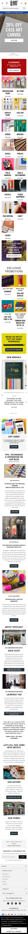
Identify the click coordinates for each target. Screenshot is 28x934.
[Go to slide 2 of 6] (12, 413)
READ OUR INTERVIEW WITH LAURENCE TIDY (14, 713)
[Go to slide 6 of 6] (16, 413)
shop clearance (14, 70)
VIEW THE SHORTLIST (14, 256)
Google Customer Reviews (14, 845)
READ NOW (15, 512)
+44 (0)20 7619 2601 (20, 910)
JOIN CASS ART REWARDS (18, 12)
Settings (14, 929)
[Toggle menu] (2, 3)
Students (4, 884)
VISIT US (14, 833)
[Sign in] (21, 3)
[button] (15, 471)
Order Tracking (6, 876)
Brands (4, 881)
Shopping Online (7, 870)
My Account (5, 874)
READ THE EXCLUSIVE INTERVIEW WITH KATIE (14, 669)
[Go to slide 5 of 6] (15, 413)
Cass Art (4, 866)
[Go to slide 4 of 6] (14, 413)
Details (17, 54)
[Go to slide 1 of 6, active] (11, 413)
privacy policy (11, 860)
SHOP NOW (14, 40)
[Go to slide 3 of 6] (13, 413)
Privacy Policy (7, 925)
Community (5, 889)
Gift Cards (5, 879)
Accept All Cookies (14, 931)
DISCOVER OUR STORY (14, 797)
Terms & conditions (17, 860)
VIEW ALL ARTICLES (14, 461)
